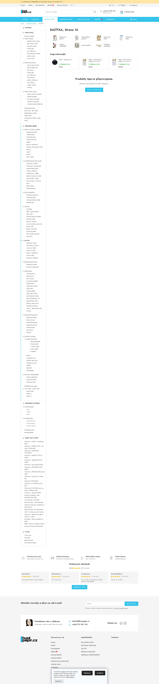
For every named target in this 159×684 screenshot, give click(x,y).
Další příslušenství (31, 188)
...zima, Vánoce (30, 58)
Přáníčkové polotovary (32, 195)
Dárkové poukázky (29, 36)
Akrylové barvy (30, 276)
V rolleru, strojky (34, 346)
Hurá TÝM (83, 648)
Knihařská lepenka (29, 407)
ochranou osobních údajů (121, 608)
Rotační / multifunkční (32, 253)
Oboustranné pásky (35, 341)
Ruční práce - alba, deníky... (31, 110)
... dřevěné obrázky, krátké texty (34, 104)
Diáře (27, 183)
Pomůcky (28, 311)
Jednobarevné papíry (31, 132)
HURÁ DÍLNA (29, 33)
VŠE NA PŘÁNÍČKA (29, 192)
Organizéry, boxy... (31, 358)
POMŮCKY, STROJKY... (30, 336)
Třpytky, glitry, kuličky (31, 286)
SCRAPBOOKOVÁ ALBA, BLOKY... (33, 161)
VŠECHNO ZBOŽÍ (31, 126)
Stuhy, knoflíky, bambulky (32, 234)
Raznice (28, 355)
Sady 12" (28, 149)
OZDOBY (26, 206)
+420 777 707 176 (109, 11)
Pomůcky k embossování (32, 267)
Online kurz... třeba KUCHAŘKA (32, 493)
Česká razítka (27, 115)
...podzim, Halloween (31, 80)
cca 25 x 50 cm (30, 421)
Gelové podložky (30, 291)
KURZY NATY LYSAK (31, 438)
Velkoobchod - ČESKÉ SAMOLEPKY (90, 655)
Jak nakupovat (54, 667)
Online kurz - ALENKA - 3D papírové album (33, 442)
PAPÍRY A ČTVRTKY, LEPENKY (32, 129)
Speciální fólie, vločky (32, 301)
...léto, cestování (30, 77)
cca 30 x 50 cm (30, 423)
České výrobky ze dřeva (30, 91)
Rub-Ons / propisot (31, 221)
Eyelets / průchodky (31, 229)
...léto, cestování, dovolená (33, 53)
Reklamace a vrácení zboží (88, 651)
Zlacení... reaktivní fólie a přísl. (34, 308)
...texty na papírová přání (32, 65)
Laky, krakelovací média (32, 296)
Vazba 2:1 (29, 393)
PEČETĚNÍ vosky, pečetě (30, 386)
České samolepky (28, 38)
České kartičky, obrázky (30, 113)
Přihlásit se (131, 604)
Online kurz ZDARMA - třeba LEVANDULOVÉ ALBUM (31, 496)
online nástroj (70, 677)
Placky (26, 120)
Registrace (134, 5)
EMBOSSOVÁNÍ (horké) (30, 262)
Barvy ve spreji (30, 278)
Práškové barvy (30, 283)
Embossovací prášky (31, 264)
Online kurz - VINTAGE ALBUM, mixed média (34, 473)
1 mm (27, 409)
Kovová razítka (30, 255)
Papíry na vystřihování (32, 144)
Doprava (23, 5)
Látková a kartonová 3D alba (33, 176)
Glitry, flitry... (29, 236)
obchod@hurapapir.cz (80, 621)
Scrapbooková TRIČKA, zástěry (32, 118)
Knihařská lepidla (28, 432)
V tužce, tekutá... (34, 349)
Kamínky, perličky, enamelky (33, 216)
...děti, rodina (29, 70)
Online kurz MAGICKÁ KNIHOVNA (33, 526)
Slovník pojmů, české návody (88, 645)
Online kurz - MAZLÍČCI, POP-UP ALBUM (33, 456)
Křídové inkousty (30, 327)
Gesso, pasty (29, 288)
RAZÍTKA (27, 240)
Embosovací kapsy (31, 382)
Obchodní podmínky (56, 658)
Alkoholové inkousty (31, 317)
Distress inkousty (30, 320)
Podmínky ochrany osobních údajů (60, 661)
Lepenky (28, 142)
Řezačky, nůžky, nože (31, 360)
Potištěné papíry (30, 134)
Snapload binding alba (32, 168)
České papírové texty (29, 108)
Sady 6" (28, 154)
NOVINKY (28, 28)
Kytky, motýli (29, 214)
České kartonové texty (30, 62)
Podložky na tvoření (31, 363)
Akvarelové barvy (30, 273)
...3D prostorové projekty (32, 99)
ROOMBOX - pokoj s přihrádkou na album (33, 520)
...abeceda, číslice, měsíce (33, 41)
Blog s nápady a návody (87, 642)
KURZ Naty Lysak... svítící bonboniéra (33, 502)
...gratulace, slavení (31, 46)
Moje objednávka (40, 5)
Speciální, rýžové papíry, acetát (34, 147)
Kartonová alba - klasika (32, 178)
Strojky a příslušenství (31, 377)
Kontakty (30, 5)
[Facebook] (121, 623)
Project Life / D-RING (32, 163)
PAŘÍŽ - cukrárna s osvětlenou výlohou (34, 524)
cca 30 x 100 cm (31, 426)
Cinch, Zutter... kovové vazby (31, 389)
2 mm (27, 414)
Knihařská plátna (28, 418)
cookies (63, 672)
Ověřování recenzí (56, 664)
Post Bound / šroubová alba (33, 166)
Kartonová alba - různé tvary (33, 181)
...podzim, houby (30, 56)
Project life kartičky (31, 139)
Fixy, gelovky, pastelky (32, 281)
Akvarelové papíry (31, 137)
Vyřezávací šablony (31, 379)
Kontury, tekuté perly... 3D (33, 298)
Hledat (95, 12)
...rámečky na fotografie (32, 101)
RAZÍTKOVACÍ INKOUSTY (31, 315)
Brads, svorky (29, 226)
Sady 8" (28, 152)
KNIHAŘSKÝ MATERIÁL (32, 403)
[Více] (133, 19)
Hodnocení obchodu (62, 5)
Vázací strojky (30, 391)
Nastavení (58, 681)
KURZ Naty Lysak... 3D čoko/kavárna (33, 509)
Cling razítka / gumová (32, 245)
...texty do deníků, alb (31, 67)
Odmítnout (87, 673)
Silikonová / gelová (31, 243)
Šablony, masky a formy (32, 303)
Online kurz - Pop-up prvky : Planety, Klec (33, 477)
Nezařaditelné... (30, 370)
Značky (27, 532)
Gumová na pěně (30, 250)
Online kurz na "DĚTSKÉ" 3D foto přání (33, 485)
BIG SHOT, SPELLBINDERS (31, 374)
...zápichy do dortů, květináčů (34, 94)
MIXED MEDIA (28, 271)
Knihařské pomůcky (29, 430)
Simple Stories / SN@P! (32, 173)
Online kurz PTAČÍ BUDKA (31, 481)
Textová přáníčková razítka (33, 200)
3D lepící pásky (34, 344)
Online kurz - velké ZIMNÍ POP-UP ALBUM (33, 461)
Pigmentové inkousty (31, 325)
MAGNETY (29, 368)
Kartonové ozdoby (31, 231)
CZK (112, 5)
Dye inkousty (29, 330)
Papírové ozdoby (30, 219)
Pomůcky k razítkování (32, 258)
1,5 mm (28, 412)
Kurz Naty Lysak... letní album (31, 500)
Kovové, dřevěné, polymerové (34, 224)
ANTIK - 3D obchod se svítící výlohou (34, 512)
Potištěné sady (30, 202)
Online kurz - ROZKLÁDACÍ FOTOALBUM (31, 452)
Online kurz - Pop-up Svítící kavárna (33, 464)
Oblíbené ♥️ (50, 5)
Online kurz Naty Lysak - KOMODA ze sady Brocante (34, 506)
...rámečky (29, 87)
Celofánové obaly (31, 197)
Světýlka (28, 365)
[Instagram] (125, 623)
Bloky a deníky (30, 186)
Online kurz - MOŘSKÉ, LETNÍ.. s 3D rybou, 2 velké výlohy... (33, 447)
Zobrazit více (80, 587)
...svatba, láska (30, 48)
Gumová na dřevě (31, 248)
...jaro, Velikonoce (31, 51)
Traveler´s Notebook (31, 171)
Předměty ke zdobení (31, 306)
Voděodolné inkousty (31, 322)
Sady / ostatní (30, 157)
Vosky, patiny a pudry (31, 293)
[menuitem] (25, 19)
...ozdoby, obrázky (31, 85)
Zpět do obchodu (94, 90)
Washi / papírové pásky (32, 211)
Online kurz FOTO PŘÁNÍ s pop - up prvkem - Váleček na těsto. (33, 489)
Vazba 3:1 (29, 396)
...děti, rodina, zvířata (32, 43)
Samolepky (29, 209)
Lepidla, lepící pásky (31, 339)
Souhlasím (100, 673)
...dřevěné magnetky (31, 96)
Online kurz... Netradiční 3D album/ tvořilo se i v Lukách (33, 515)
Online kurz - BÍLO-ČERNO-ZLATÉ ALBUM (33, 468)
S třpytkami (33, 351)
